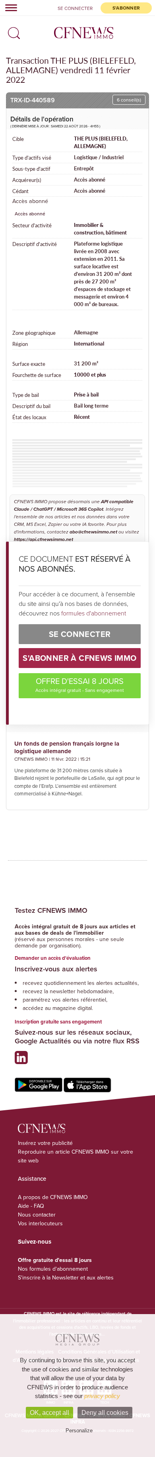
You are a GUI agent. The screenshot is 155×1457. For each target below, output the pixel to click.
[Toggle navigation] (8, 7)
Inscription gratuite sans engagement (58, 1021)
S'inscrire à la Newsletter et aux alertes (66, 1277)
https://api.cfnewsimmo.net (43, 540)
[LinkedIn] (23, 1060)
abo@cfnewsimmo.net (93, 532)
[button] (12, 30)
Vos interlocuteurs (40, 1223)
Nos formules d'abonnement (53, 1269)
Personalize (79, 1431)
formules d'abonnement (93, 613)
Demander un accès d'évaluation (53, 958)
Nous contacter (37, 1215)
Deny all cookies (104, 1412)
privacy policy (102, 1396)
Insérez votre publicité (45, 1143)
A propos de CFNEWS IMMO (53, 1197)
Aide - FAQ (31, 1206)
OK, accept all (49, 1412)
